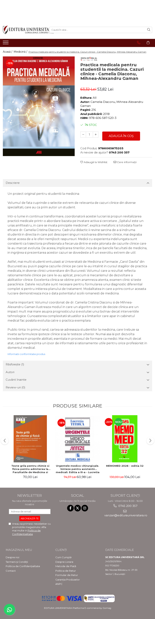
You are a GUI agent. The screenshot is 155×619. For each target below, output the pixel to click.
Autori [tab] (10, 372)
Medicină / (21, 51)
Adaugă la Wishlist (95, 162)
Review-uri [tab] (15, 387)
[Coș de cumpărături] (148, 42)
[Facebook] (70, 508)
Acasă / (8, 51)
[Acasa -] (23, 30)
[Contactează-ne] (138, 42)
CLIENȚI (61, 550)
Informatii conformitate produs (26, 354)
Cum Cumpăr (63, 557)
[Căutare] (148, 30)
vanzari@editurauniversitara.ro (125, 515)
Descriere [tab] (13, 183)
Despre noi (12, 557)
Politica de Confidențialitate (23, 566)
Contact (11, 570)
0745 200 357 (127, 506)
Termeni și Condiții (17, 561)
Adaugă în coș (121, 136)
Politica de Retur (65, 570)
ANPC (59, 583)
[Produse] (6, 43)
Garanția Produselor (67, 579)
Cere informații (126, 162)
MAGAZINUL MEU (19, 550)
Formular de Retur (66, 575)
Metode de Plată (65, 566)
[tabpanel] (39, 106)
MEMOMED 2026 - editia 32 (124, 465)
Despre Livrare (64, 561)
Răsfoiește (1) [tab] (15, 364)
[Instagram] (84, 508)
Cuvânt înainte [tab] (16, 379)
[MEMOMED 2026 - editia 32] (125, 438)
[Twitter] (77, 508)
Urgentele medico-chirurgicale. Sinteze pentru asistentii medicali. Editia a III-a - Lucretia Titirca (77, 469)
